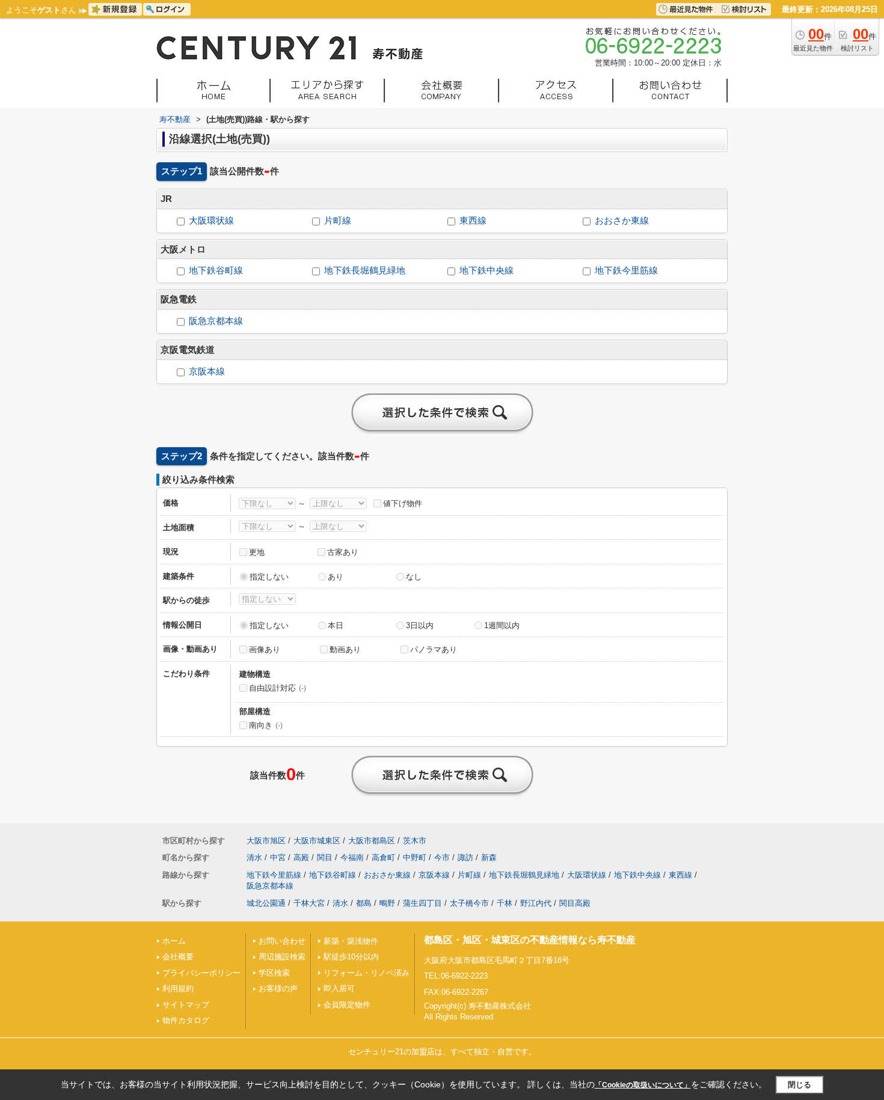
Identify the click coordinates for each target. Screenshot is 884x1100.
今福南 (352, 857)
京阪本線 (207, 371)
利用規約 (178, 988)
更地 (257, 552)
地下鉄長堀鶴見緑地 (364, 270)
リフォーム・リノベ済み (367, 972)
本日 (335, 625)
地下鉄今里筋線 (626, 270)
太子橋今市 (469, 903)
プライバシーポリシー (201, 972)
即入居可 (339, 988)
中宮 (278, 857)
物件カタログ (185, 1020)
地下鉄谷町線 (216, 270)
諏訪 (465, 857)
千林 (504, 903)
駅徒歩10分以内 (351, 956)
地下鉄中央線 (486, 270)
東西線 (473, 220)
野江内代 (535, 903)
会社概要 (178, 956)
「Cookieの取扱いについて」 (643, 1085)
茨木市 (414, 840)
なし (414, 576)
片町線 (337, 220)
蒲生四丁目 (422, 903)
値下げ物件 (402, 503)
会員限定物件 (347, 1004)
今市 (442, 857)
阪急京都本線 (216, 321)
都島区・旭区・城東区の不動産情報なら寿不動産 (530, 940)
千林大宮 (309, 903)
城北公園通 (266, 903)
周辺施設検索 (282, 956)
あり (335, 576)
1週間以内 (502, 625)
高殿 (301, 857)
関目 (325, 857)
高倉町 (383, 857)
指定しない (269, 576)
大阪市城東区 (316, 840)
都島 (364, 903)
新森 (489, 857)
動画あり (345, 649)
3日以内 (420, 625)
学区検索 (274, 972)
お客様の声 (278, 988)
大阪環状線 (211, 220)
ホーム (174, 941)
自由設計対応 (277, 687)
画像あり (264, 649)
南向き (266, 725)
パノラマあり (433, 649)
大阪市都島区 (371, 840)
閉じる (799, 1084)
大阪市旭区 (266, 840)
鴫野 (387, 903)
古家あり (342, 552)
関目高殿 (575, 903)
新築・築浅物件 (351, 941)
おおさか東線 (622, 220)
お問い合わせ (282, 941)
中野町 (414, 857)
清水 (254, 857)
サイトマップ (185, 1004)
